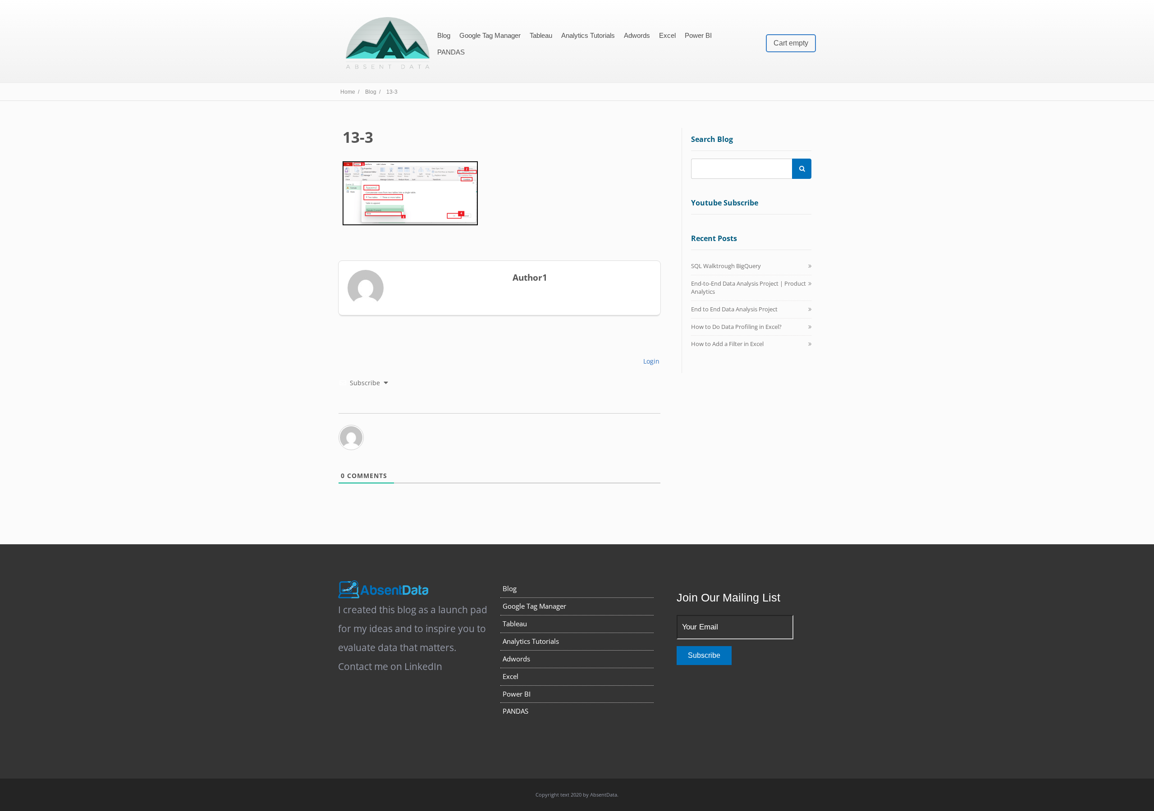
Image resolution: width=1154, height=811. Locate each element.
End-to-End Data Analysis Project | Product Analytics (748, 287)
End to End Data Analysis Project (734, 309)
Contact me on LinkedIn (390, 666)
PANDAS (451, 52)
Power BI (698, 35)
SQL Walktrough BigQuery (726, 266)
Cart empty (791, 43)
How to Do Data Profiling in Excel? (736, 327)
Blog (443, 35)
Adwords (637, 35)
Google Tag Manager (490, 35)
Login (650, 361)
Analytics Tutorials (588, 35)
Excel (667, 35)
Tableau (541, 35)
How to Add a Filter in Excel (727, 344)
